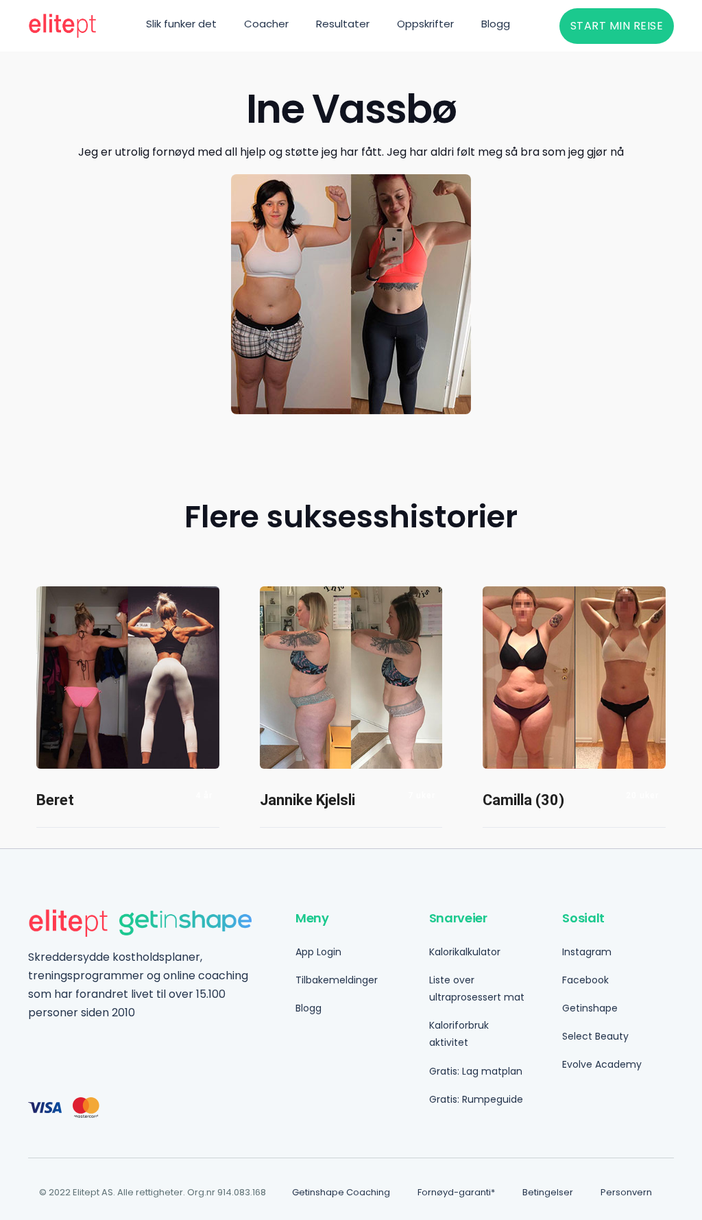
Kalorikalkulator (464, 952)
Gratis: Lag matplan (475, 1071)
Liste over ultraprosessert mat (476, 988)
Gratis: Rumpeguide (476, 1099)
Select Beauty (595, 1036)
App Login (318, 952)
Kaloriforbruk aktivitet (459, 1033)
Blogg (308, 1008)
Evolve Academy (602, 1064)
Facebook (585, 980)
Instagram (587, 952)
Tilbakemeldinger (336, 980)
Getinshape (590, 1008)
